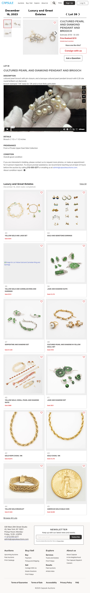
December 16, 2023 (12, 12)
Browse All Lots (10, 518)
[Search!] (54, 3)
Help (60, 3)
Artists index (50, 571)
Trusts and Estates (52, 558)
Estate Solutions (30, 571)
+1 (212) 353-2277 (11, 537)
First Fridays (29, 574)
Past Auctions (51, 568)
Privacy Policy (60, 541)
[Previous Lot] (66, 14)
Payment (28, 558)
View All (83, 184)
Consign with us (73, 50)
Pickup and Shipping (32, 561)
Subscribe (76, 537)
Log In (82, 3)
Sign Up (69, 3)
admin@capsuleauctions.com (65, 167)
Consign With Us (31, 568)
